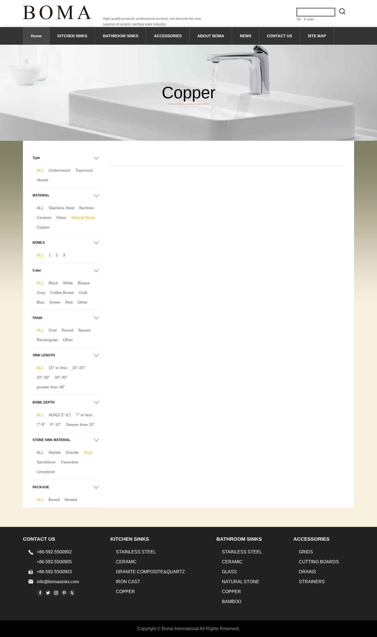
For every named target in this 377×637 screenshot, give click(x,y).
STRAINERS (312, 581)
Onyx (88, 452)
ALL (40, 170)
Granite (72, 452)
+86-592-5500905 (54, 561)
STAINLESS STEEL (136, 552)
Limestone (46, 471)
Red (69, 302)
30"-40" (61, 377)
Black (53, 283)
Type (36, 158)
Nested (71, 499)
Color (37, 270)
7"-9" (41, 424)
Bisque (84, 283)
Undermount (59, 170)
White (68, 283)
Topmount (84, 170)
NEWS (245, 36)
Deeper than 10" (80, 424)
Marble (55, 452)
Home (36, 36)
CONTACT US (279, 36)
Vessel (42, 180)
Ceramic (44, 217)
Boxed (54, 499)
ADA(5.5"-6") (60, 415)
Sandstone (46, 462)
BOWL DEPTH (44, 402)
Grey (41, 292)
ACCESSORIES (168, 36)
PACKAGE (41, 487)
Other (82, 302)
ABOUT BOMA (210, 36)
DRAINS (307, 571)
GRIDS (306, 552)
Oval (53, 330)
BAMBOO (231, 601)
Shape (38, 318)
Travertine (69, 462)
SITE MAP (317, 36)
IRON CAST (128, 581)
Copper (43, 227)
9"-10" (55, 424)
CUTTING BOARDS (319, 561)
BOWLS (39, 243)
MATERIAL (41, 195)
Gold (83, 292)
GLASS (229, 571)
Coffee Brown (62, 292)
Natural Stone (83, 217)
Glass (61, 217)
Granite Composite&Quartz (150, 571)
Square (84, 330)
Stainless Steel (61, 208)
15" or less (58, 367)
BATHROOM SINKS (120, 36)
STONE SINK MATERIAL (51, 440)
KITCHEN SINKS (72, 36)
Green (54, 302)
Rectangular (47, 340)
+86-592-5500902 (54, 552)
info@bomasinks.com (58, 581)
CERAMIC (126, 561)
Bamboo (86, 208)
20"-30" (43, 377)
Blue (40, 302)
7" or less (84, 415)
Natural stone (240, 581)
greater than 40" (51, 387)
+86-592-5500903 (54, 571)
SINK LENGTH (44, 355)
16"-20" (78, 367)
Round (67, 330)
